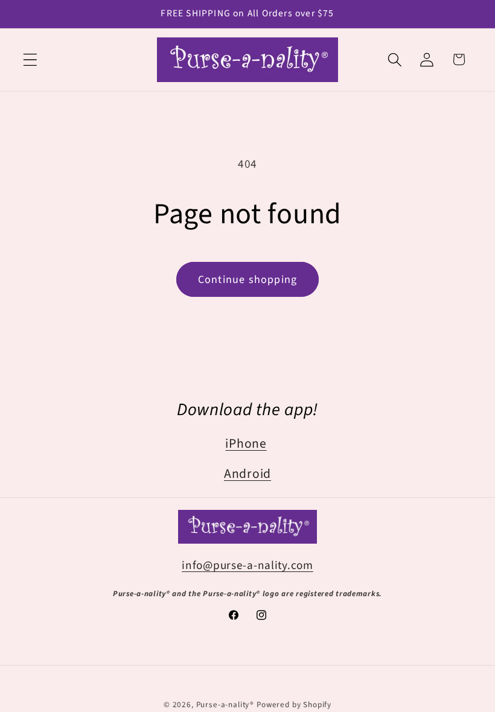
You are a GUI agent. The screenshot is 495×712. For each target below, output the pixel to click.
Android (247, 474)
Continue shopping (247, 279)
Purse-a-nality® (225, 704)
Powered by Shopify (294, 704)
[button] (30, 59)
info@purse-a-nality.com (247, 565)
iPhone (245, 443)
